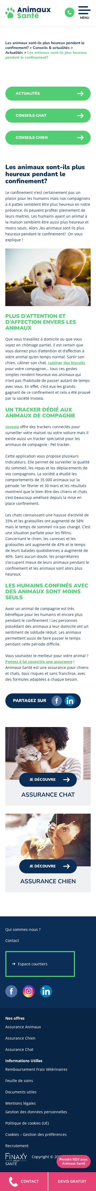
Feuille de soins (19, 1080)
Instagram (29, 991)
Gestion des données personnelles (36, 1111)
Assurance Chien (20, 1038)
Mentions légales (20, 1103)
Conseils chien (32, 137)
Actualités (14, 52)
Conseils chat (31, 115)
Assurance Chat (19, 1049)
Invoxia (12, 426)
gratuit (72, 1181)
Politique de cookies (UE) (27, 1123)
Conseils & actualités (51, 47)
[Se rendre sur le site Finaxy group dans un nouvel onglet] (18, 1156)
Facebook (56, 701)
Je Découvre (43, 779)
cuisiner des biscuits (66, 362)
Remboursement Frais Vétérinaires (36, 1069)
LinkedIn (70, 701)
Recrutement (17, 1145)
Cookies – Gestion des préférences (36, 1134)
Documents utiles (21, 1091)
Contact (12, 940)
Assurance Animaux (23, 1026)
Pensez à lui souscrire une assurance (38, 661)
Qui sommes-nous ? (23, 929)
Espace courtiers (32, 963)
